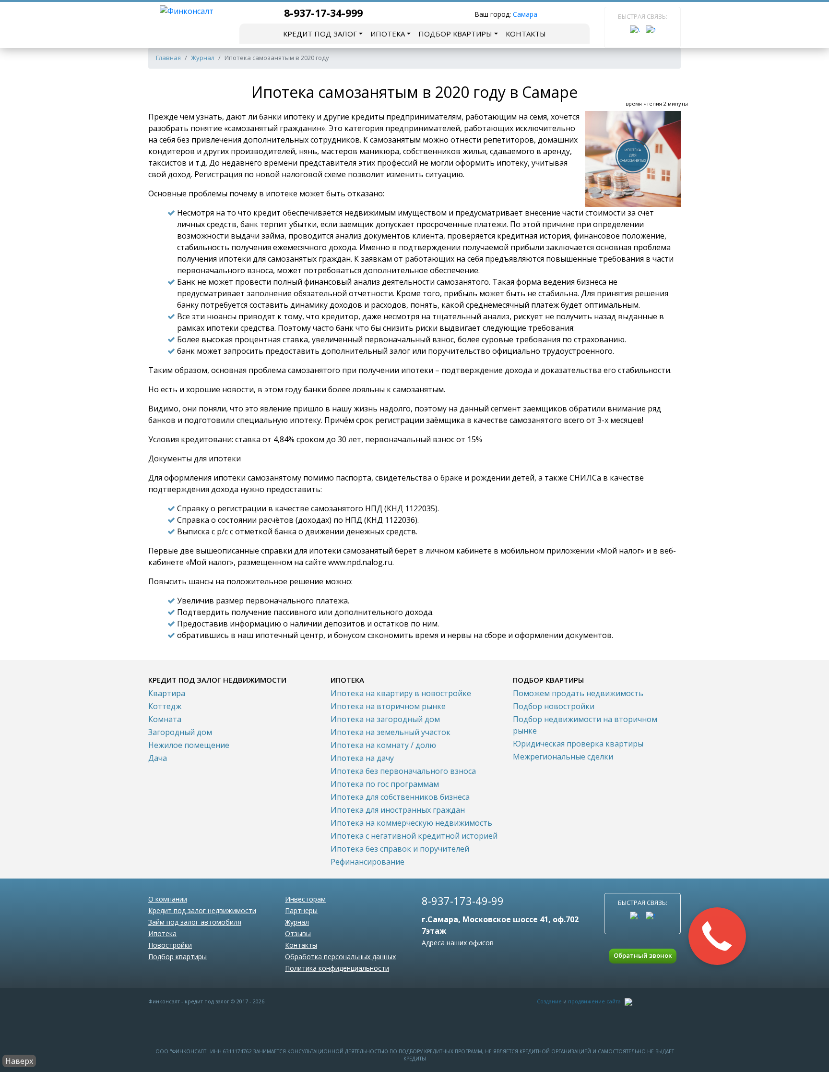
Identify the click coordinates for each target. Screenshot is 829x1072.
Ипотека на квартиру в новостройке (401, 693)
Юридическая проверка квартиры (578, 743)
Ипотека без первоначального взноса (403, 771)
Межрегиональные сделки (563, 756)
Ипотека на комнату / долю (383, 745)
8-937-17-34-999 (323, 13)
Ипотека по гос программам (385, 784)
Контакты (526, 33)
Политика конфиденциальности (337, 968)
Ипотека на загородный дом (385, 719)
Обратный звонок (643, 955)
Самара (525, 14)
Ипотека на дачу (362, 758)
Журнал (202, 57)
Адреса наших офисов (458, 942)
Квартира (166, 693)
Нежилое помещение (188, 745)
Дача (157, 758)
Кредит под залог (320, 33)
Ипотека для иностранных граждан (398, 810)
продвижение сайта (594, 1001)
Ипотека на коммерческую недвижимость (411, 823)
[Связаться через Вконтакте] (635, 30)
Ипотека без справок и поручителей (400, 848)
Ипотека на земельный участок (390, 732)
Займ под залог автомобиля (194, 922)
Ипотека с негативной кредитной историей (414, 836)
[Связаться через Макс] (650, 30)
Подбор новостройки (553, 706)
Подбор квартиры (455, 33)
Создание (549, 1001)
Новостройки (170, 945)
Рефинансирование (367, 861)
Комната (164, 719)
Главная (168, 57)
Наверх (19, 1061)
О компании (167, 898)
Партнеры (301, 910)
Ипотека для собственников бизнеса (400, 797)
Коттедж (164, 706)
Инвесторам (305, 898)
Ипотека (387, 33)
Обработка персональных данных (340, 956)
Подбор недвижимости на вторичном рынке (585, 725)
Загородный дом (180, 732)
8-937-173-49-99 (463, 900)
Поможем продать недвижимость (578, 693)
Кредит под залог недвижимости (202, 910)
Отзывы (298, 933)
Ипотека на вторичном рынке (388, 706)
